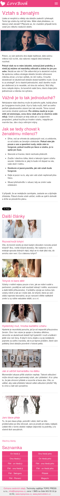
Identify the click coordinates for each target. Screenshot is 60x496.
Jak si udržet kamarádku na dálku (20, 371)
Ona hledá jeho (45, 453)
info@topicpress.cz (17, 491)
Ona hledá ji (15, 458)
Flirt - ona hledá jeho (45, 463)
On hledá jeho (45, 458)
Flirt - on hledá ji (15, 463)
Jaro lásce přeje (11, 417)
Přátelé (45, 473)
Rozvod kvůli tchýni (13, 241)
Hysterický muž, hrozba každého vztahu (24, 326)
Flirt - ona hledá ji (15, 468)
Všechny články (9, 440)
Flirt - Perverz (15, 478)
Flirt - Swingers (15, 473)
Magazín (45, 478)
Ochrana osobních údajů (14, 488)
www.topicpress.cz (23, 493)
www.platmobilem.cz (42, 493)
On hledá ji (15, 453)
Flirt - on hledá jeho (45, 468)
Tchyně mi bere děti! (13, 280)
